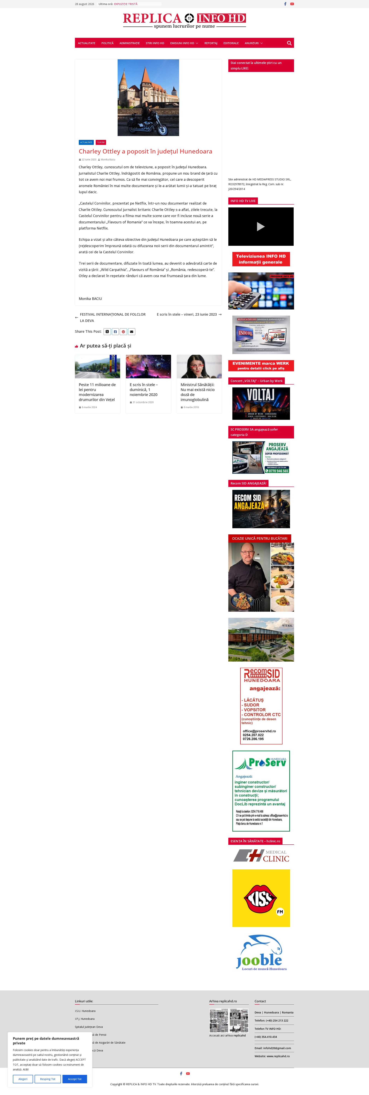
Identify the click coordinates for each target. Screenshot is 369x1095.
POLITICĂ (107, 43)
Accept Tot (74, 1079)
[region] (50, 1059)
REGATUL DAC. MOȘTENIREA (132, 4)
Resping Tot (47, 1079)
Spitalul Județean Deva (89, 1027)
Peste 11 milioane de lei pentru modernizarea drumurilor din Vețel (97, 392)
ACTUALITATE (86, 43)
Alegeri (22, 1079)
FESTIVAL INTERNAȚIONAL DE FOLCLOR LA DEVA (113, 317)
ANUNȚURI (252, 43)
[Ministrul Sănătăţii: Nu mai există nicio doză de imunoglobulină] (199, 358)
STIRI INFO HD (155, 43)
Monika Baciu (108, 159)
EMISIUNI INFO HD (182, 43)
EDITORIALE (231, 43)
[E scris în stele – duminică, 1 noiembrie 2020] (148, 358)
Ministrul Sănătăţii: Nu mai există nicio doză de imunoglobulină (198, 392)
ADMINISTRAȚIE (130, 43)
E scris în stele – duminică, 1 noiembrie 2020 (144, 389)
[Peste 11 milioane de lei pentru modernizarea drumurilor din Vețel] (97, 358)
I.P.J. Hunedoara (85, 1019)
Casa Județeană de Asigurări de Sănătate (100, 1042)
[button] (196, 43)
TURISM (101, 142)
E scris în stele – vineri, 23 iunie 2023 (187, 314)
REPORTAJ (210, 43)
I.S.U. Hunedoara (85, 1011)
